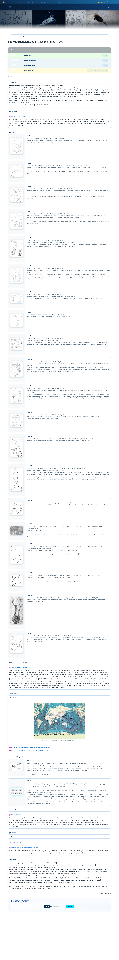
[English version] (112, 7)
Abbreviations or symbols (17, 76)
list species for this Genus (101, 70)
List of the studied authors (18, 116)
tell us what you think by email (52, 2)
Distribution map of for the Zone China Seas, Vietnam (32, 750)
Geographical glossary (17, 814)
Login (47, 906)
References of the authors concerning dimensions (25, 847)
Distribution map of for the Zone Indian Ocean (30, 747)
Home (37, 7)
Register (69, 906)
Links (92, 7)
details (105, 55)
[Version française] (108, 7)
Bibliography (73, 7)
